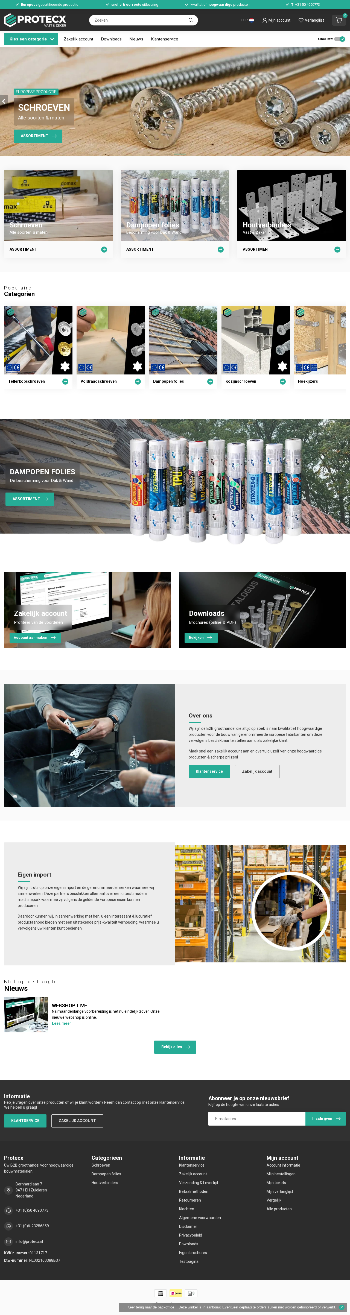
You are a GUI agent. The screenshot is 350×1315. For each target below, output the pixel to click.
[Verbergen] (342, 1307)
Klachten (186, 1209)
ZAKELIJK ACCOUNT (77, 1120)
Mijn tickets (276, 1183)
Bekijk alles (171, 1047)
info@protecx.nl (29, 1241)
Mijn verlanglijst (280, 1191)
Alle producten (279, 1209)
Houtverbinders (105, 1183)
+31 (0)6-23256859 (32, 1226)
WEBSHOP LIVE (69, 1005)
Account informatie (283, 1165)
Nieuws (136, 39)
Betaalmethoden (193, 1191)
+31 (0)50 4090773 (32, 1210)
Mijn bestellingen (281, 1174)
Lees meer (61, 1023)
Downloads (111, 39)
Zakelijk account (78, 39)
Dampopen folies (106, 1174)
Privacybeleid (190, 1235)
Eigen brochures (193, 1252)
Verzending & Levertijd (198, 1183)
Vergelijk (274, 1200)
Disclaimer (188, 1226)
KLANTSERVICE (25, 1120)
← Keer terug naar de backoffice (148, 1307)
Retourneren (190, 1200)
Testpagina (189, 1261)
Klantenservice (164, 39)
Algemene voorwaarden (200, 1218)
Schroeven (101, 1165)
